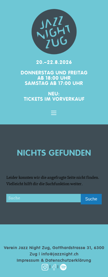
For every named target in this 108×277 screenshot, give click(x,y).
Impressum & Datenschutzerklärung (54, 261)
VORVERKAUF (68, 99)
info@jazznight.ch (60, 254)
